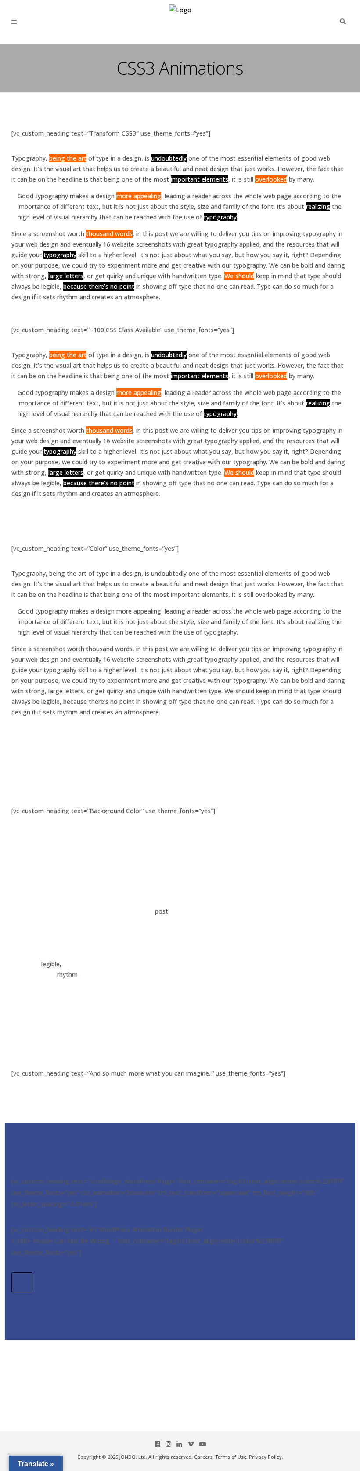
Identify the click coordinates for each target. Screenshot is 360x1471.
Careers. (204, 1456)
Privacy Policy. (266, 1456)
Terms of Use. (231, 1456)
